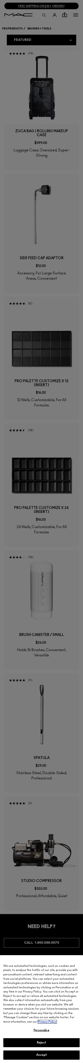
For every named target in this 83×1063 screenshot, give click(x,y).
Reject (41, 1042)
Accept (41, 1055)
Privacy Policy (47, 1021)
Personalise (41, 1030)
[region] (41, 1009)
